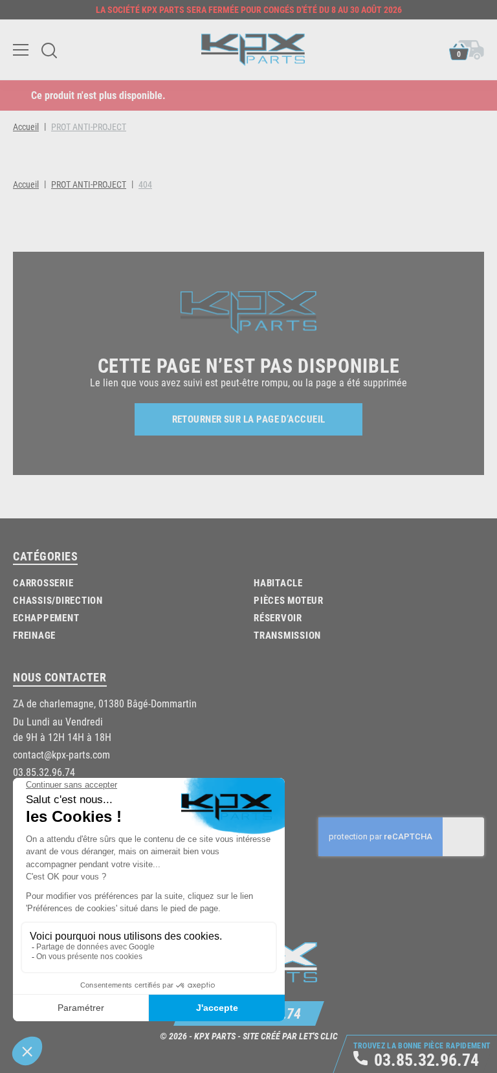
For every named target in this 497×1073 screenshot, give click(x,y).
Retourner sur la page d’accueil (249, 418)
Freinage (34, 634)
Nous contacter (60, 677)
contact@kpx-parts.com (61, 754)
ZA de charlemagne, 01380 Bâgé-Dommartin (105, 703)
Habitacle (278, 582)
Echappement (46, 617)
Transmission (287, 634)
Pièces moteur (289, 599)
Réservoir (278, 617)
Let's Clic (318, 1036)
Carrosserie (43, 582)
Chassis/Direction (58, 599)
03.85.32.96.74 (44, 772)
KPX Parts (215, 1036)
